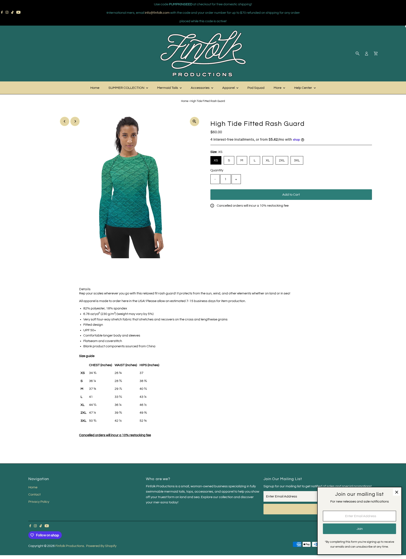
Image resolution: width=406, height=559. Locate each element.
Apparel (228, 87)
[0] (376, 53)
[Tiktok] (12, 13)
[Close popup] (396, 492)
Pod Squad (256, 87)
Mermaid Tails (168, 87)
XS (216, 160)
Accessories (200, 87)
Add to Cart (291, 194)
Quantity (216, 170)
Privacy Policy (38, 501)
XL (268, 160)
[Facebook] (2, 13)
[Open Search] (357, 53)
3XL (297, 160)
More (278, 87)
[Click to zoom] (194, 121)
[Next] (299, 13)
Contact (34, 494)
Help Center (303, 87)
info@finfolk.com (157, 12)
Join (360, 528)
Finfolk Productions (69, 546)
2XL (282, 160)
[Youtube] (18, 13)
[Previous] (107, 13)
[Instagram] (7, 13)
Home (94, 87)
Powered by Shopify (101, 546)
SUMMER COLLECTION (126, 87)
